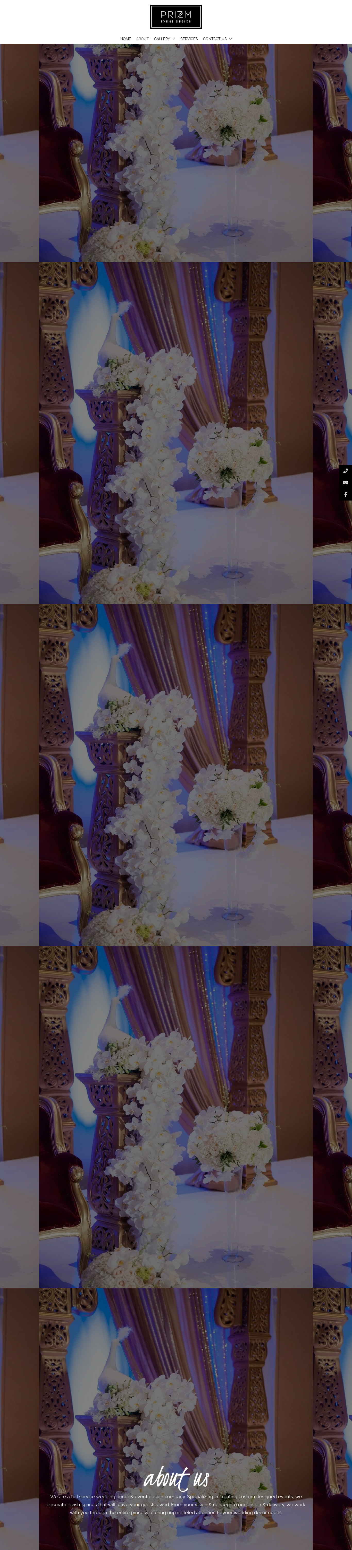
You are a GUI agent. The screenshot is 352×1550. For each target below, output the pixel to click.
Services (189, 39)
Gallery (162, 39)
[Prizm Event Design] (176, 16)
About (142, 39)
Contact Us (215, 39)
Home (125, 39)
